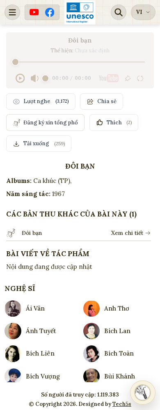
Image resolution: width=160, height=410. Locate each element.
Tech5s (121, 404)
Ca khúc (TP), (52, 181)
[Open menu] (12, 12)
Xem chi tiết (127, 233)
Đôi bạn (32, 233)
